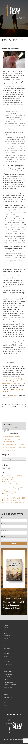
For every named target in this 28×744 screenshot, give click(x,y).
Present (23, 494)
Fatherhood (22, 484)
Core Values (7, 648)
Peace (19, 494)
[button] (19, 18)
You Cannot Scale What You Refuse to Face (14, 447)
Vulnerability (13, 502)
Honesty (17, 488)
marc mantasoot (21, 492)
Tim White (11, 500)
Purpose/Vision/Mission (15, 496)
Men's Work (7, 493)
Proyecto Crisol (8, 664)
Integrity (4, 490)
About (5, 645)
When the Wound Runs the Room (11, 436)
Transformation (5, 502)
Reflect (4, 498)
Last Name (4, 530)
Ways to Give (7, 708)
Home (5, 633)
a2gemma (14, 396)
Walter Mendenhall (20, 502)
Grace (18, 486)
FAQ (5, 630)
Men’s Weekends (8, 674)
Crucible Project (16, 482)
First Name (4, 524)
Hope (21, 488)
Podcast (6, 628)
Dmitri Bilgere (16, 484)
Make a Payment (8, 700)
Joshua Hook (20, 490)
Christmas (8, 477)
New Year (15, 494)
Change (4, 477)
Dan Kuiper (10, 484)
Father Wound (5, 486)
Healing (13, 488)
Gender (3, 536)
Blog (5, 702)
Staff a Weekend (8, 697)
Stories (6, 625)
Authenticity (8, 475)
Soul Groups (7, 677)
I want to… (6, 694)
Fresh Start (14, 486)
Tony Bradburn (16, 500)
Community (13, 477)
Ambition (4, 475)
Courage (18, 477)
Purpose (4, 496)
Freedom (10, 485)
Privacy (6, 638)
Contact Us (7, 636)
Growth (8, 488)
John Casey (14, 490)
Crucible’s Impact (8, 659)
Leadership (12, 492)
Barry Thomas (14, 475)
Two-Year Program (9, 682)
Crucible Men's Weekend (9, 480)
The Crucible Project (13, 498)
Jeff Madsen (9, 490)
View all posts (13, 428)
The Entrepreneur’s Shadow (10, 450)
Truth (10, 502)
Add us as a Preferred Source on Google (14, 405)
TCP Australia (7, 661)
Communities (7, 656)
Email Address (5, 518)
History (6, 651)
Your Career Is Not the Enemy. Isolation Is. (13, 444)
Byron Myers (9, 40)
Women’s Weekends (8, 671)
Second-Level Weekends (10, 685)
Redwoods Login (8, 687)
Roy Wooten (9, 498)
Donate (6, 705)
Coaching (6, 679)
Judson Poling (5, 492)
